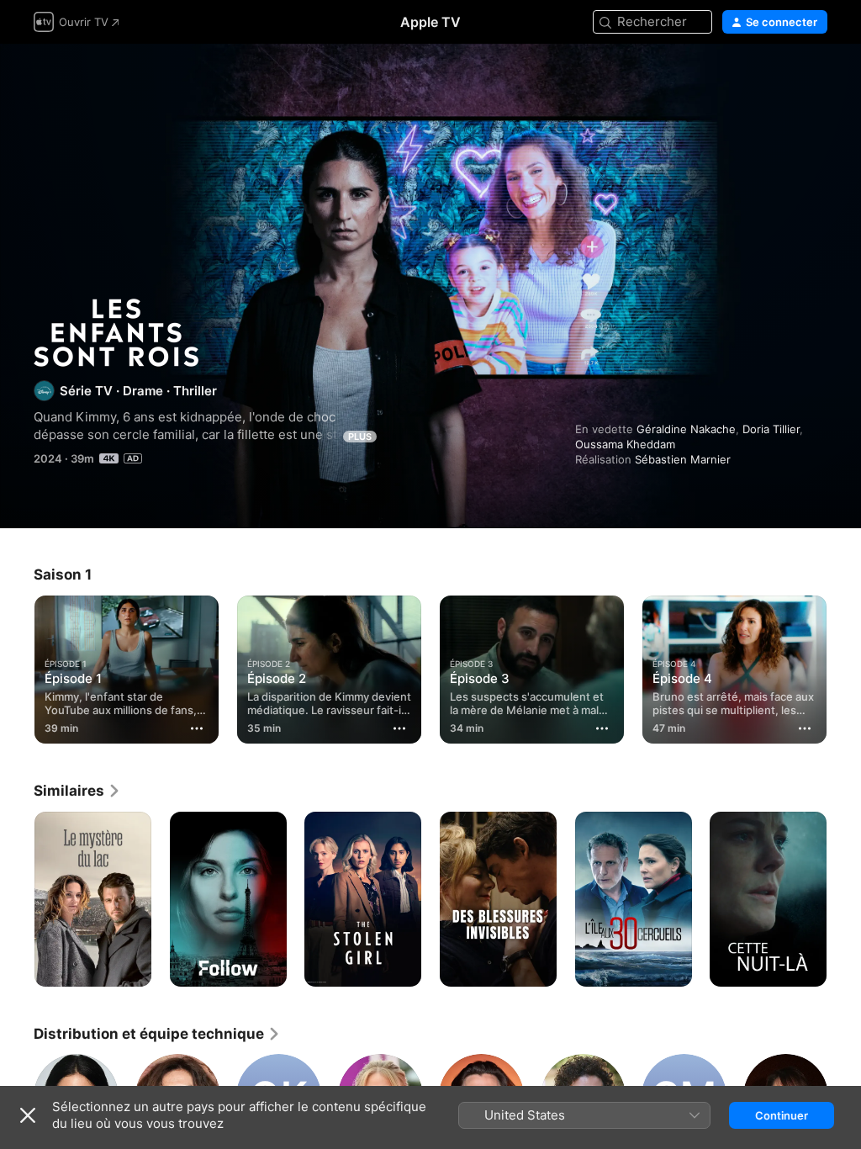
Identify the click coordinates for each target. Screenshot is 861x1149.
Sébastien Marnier (683, 459)
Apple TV (430, 21)
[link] (77, 790)
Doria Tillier (771, 429)
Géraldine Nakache (686, 429)
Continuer (781, 1115)
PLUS (360, 436)
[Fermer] (27, 1115)
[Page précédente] (17, 666)
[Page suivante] (844, 666)
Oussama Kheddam (625, 444)
